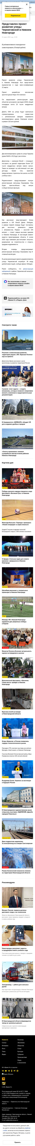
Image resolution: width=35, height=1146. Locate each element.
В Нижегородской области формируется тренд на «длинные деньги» (16, 1020)
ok (12, 1071)
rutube (15, 1071)
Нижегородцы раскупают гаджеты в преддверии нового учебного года (15, 947)
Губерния (21, 1054)
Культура (20, 1051)
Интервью (5, 1045)
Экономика (21, 1042)
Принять (17, 1142)
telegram (9, 1071)
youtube (6, 1071)
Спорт (19, 1048)
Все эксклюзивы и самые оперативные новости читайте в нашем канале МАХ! (18, 283)
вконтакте (3, 1071)
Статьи (4, 1042)
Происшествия (22, 1057)
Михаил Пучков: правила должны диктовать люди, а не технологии (14, 909)
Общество (21, 1045)
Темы (3, 1051)
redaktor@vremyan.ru (12, 1120)
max (17, 1071)
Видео (4, 1054)
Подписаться (15, 15)
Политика (21, 1039)
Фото (3, 1048)
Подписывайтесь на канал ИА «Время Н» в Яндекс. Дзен (18, 299)
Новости (5, 1039)
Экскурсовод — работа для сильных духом (15, 984)
